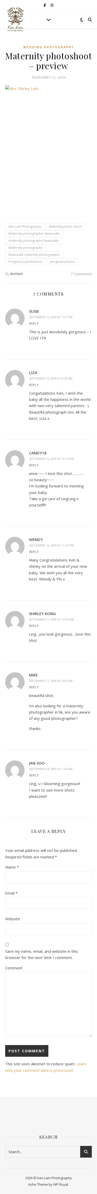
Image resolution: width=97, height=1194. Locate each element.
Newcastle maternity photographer (34, 254)
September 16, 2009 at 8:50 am (50, 378)
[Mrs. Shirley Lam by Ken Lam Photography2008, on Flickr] (48, 149)
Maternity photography (25, 247)
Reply (34, 323)
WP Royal (60, 1184)
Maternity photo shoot (65, 226)
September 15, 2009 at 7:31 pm (50, 317)
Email (11, 893)
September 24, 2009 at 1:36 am (50, 769)
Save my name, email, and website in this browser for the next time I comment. (41, 954)
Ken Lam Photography (25, 226)
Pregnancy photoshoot (25, 261)
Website (12, 918)
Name (12, 867)
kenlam (16, 273)
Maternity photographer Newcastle (34, 233)
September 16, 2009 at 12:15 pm (51, 459)
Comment (14, 967)
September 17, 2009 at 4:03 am (50, 681)
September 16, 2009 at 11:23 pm (51, 545)
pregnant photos (62, 261)
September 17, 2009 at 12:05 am (51, 619)
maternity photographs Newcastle (33, 240)
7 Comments (81, 273)
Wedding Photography (48, 47)
